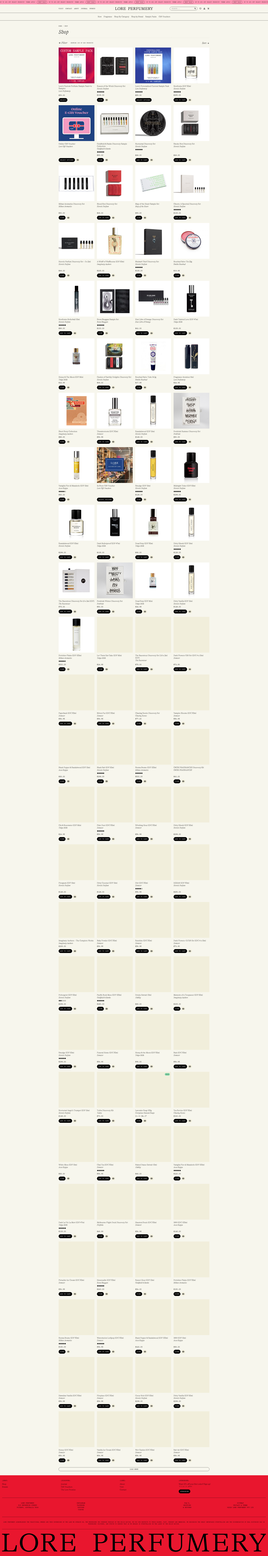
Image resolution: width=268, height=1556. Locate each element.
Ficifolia (100, 1225)
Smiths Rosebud (180, 264)
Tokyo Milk (178, 322)
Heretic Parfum (103, 89)
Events (92, 8)
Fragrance (108, 17)
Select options (66, 160)
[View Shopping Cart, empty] (208, 8)
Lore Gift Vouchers (66, 146)
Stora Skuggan (102, 322)
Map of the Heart (141, 206)
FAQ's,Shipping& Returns (187, 1505)
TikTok (81, 1509)
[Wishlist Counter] (200, 8)
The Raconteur (64, 604)
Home (60, 26)
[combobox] (200, 43)
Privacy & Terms (240, 1505)
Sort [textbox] (204, 43)
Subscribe (184, 1491)
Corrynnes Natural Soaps (145, 1113)
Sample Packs (151, 17)
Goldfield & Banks (104, 149)
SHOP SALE (23, 2)
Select (63, 100)
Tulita (99, 1113)
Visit (61, 8)
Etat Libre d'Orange (143, 322)
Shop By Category (121, 17)
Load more (134, 1469)
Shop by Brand (137, 17)
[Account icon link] (204, 8)
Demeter (100, 434)
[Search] (195, 8)
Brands (5, 1487)
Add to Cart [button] (180, 100)
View (100, 100)
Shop (4, 1484)
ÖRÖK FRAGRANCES (183, 770)
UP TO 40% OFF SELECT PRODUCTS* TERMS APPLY (47, 2)
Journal (84, 8)
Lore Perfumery (64, 91)
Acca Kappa (63, 488)
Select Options (143, 100)
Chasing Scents (141, 716)
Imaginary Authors (104, 264)
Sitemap (240, 1503)
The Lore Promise (68, 1490)
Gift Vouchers (164, 17)
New (100, 17)
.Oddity (138, 998)
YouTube (81, 1507)
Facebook (81, 1505)
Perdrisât (177, 434)
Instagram (81, 1503)
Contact (68, 8)
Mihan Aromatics (65, 206)
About (76, 8)
